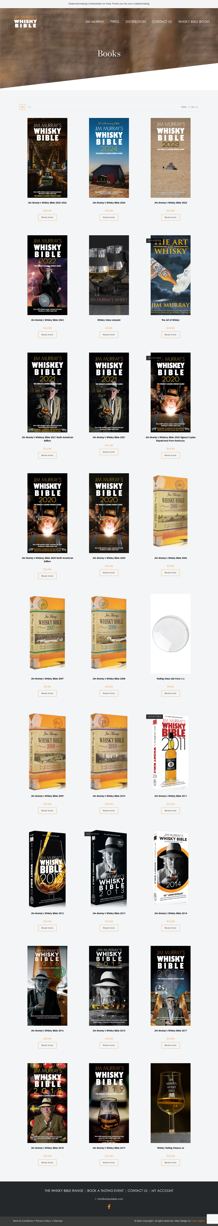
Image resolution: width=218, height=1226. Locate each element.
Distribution (136, 22)
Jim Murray (94, 22)
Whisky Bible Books (194, 22)
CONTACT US (138, 1191)
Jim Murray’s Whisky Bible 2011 (170, 796)
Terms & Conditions (23, 1220)
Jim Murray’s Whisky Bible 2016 (47, 1030)
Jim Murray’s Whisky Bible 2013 (109, 913)
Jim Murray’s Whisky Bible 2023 (170, 202)
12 (189, 107)
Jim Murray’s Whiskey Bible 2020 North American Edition (47, 560)
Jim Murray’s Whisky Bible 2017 (170, 1030)
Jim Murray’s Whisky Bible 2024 (109, 202)
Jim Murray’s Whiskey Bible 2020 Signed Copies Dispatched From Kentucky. (171, 439)
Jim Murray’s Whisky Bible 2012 (47, 913)
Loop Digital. (198, 1220)
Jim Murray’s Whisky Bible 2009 (47, 796)
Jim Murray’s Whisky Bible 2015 (109, 1030)
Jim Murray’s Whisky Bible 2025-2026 (47, 202)
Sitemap (58, 1220)
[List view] (29, 107)
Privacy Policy (43, 1220)
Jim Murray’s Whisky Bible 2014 (170, 913)
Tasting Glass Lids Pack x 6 (170, 678)
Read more (47, 217)
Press (114, 22)
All (196, 107)
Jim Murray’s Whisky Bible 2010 (109, 796)
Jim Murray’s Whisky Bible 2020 (109, 558)
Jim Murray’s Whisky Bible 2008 (109, 678)
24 (192, 107)
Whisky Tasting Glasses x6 (170, 1148)
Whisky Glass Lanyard (109, 320)
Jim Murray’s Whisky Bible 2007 (47, 678)
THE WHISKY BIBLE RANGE (64, 1191)
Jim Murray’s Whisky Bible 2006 (170, 558)
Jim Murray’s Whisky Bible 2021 (109, 437)
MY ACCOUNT (162, 1191)
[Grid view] (22, 107)
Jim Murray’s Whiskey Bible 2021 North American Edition (47, 439)
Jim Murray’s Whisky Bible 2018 (47, 1148)
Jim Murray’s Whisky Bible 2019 (109, 1148)
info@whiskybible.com (110, 1198)
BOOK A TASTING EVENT (106, 1191)
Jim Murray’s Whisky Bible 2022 (47, 320)
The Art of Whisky (171, 320)
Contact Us (162, 22)
